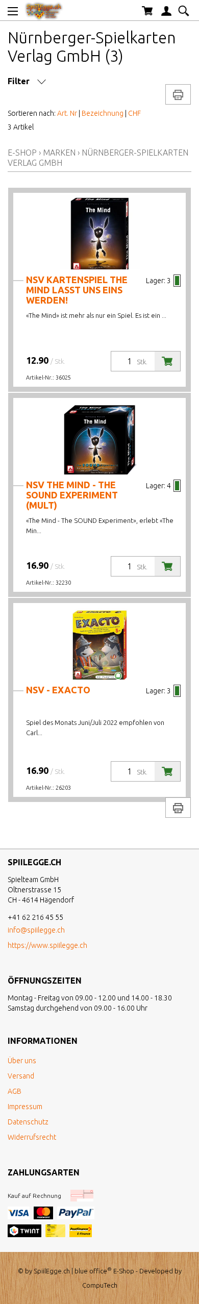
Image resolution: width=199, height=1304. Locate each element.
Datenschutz (28, 1122)
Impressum (25, 1106)
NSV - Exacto (58, 690)
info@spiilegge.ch (36, 930)
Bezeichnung (102, 113)
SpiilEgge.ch (52, 1270)
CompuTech (99, 1285)
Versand (21, 1076)
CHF (134, 113)
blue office (93, 1270)
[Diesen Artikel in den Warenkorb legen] (167, 361)
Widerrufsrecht (32, 1137)
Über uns (22, 1061)
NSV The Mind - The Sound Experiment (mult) (72, 495)
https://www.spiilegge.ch (47, 945)
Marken (59, 152)
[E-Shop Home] (44, 10)
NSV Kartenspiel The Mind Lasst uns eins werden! (77, 289)
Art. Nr (67, 113)
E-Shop (22, 152)
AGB (14, 1091)
